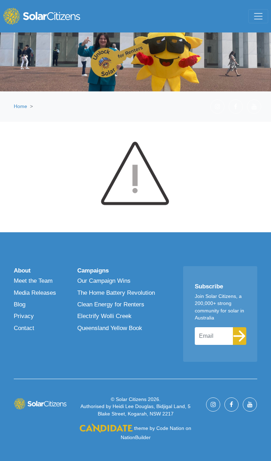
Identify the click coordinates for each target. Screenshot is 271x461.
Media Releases (35, 292)
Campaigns (93, 270)
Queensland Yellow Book (109, 328)
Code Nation (170, 428)
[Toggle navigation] (258, 16)
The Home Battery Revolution (116, 292)
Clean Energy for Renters (110, 304)
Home (20, 106)
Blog (19, 304)
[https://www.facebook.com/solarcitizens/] (236, 107)
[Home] (41, 16)
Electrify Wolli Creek (104, 316)
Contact (24, 328)
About (22, 270)
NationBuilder (136, 437)
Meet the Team (33, 280)
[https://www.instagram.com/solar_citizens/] (217, 107)
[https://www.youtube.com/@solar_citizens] (254, 107)
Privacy (24, 316)
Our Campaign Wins (104, 280)
